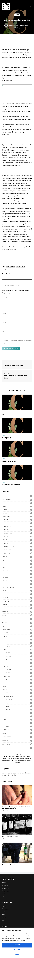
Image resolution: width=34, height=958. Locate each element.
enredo (18, 266)
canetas (17, 557)
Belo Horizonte (17, 523)
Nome (4, 314)
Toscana (18, 673)
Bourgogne (18, 659)
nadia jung (4, 269)
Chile (17, 626)
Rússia (17, 686)
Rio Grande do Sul (17, 546)
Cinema (17, 580)
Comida (17, 513)
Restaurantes (17, 516)
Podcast (17, 733)
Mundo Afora (17, 623)
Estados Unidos (18, 643)
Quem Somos (5, 883)
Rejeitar (17, 954)
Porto (18, 683)
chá (17, 567)
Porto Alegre (17, 526)
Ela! (3, 414)
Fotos (17, 615)
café (17, 564)
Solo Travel (17, 740)
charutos (17, 574)
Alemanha (17, 633)
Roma (18, 726)
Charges (17, 570)
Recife (17, 529)
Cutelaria (17, 597)
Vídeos (17, 748)
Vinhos (17, 540)
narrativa (11, 269)
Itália (17, 666)
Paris (18, 663)
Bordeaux (18, 656)
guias (17, 619)
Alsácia (18, 653)
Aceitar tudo (17, 945)
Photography (6, 438)
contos (13, 266)
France (17, 608)
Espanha (17, 636)
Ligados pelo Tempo (9, 461)
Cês (17, 560)
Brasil (17, 506)
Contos (17, 15)
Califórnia (18, 699)
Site (3, 332)
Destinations (17, 601)
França (18, 649)
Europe (17, 605)
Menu (30, 6)
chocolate (17, 577)
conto (7, 266)
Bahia (17, 503)
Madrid (18, 639)
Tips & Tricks (17, 744)
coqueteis (17, 594)
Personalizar (17, 949)
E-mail (4, 323)
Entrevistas (17, 611)
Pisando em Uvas (13, 25)
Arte (17, 496)
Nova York (19, 646)
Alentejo (18, 679)
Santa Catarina (17, 550)
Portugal (17, 676)
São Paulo (18, 536)
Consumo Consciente (17, 587)
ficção (23, 266)
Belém (17, 519)
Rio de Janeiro (17, 533)
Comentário (5, 298)
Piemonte (18, 669)
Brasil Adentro (17, 500)
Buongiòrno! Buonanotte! (11, 485)
